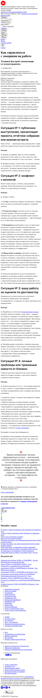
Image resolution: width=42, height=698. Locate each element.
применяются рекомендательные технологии (17, 677)
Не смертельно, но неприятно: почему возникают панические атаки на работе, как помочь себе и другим (19, 551)
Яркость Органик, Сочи (30, 568)
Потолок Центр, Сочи (30, 572)
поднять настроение (22, 428)
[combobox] (9, 692)
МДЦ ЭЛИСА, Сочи (24, 564)
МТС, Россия (33, 560)
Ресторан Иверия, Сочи (26, 578)
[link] (4, 35)
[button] (3, 39)
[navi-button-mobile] (3, 45)
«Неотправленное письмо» (30, 312)
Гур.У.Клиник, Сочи (32, 584)
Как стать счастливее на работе (11, 538)
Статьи (3, 48)
